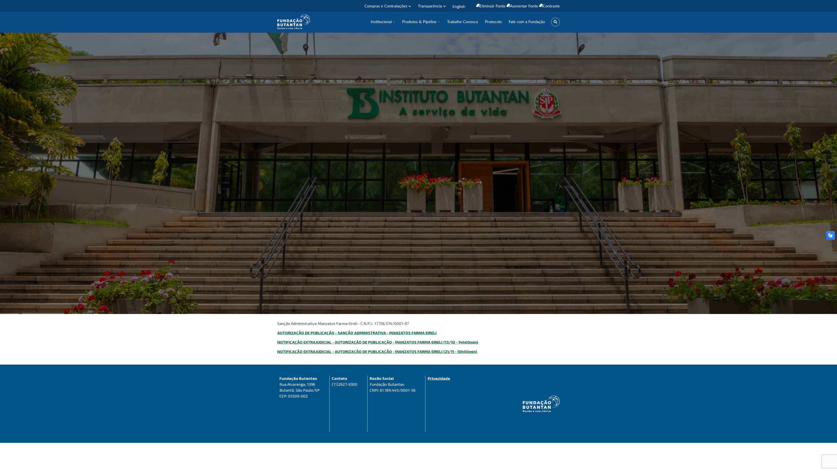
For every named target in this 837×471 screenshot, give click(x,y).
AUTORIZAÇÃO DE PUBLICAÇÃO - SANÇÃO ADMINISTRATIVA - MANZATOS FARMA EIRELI (357, 332)
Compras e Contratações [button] (386, 6)
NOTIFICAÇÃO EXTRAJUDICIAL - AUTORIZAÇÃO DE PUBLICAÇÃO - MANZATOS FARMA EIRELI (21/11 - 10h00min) (377, 351)
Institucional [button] (382, 22)
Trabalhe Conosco (462, 22)
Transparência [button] (430, 6)
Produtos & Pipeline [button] (420, 22)
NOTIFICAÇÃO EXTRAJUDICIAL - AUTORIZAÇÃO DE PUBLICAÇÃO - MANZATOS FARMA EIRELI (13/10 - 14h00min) (377, 342)
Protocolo (493, 22)
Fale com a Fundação (527, 22)
